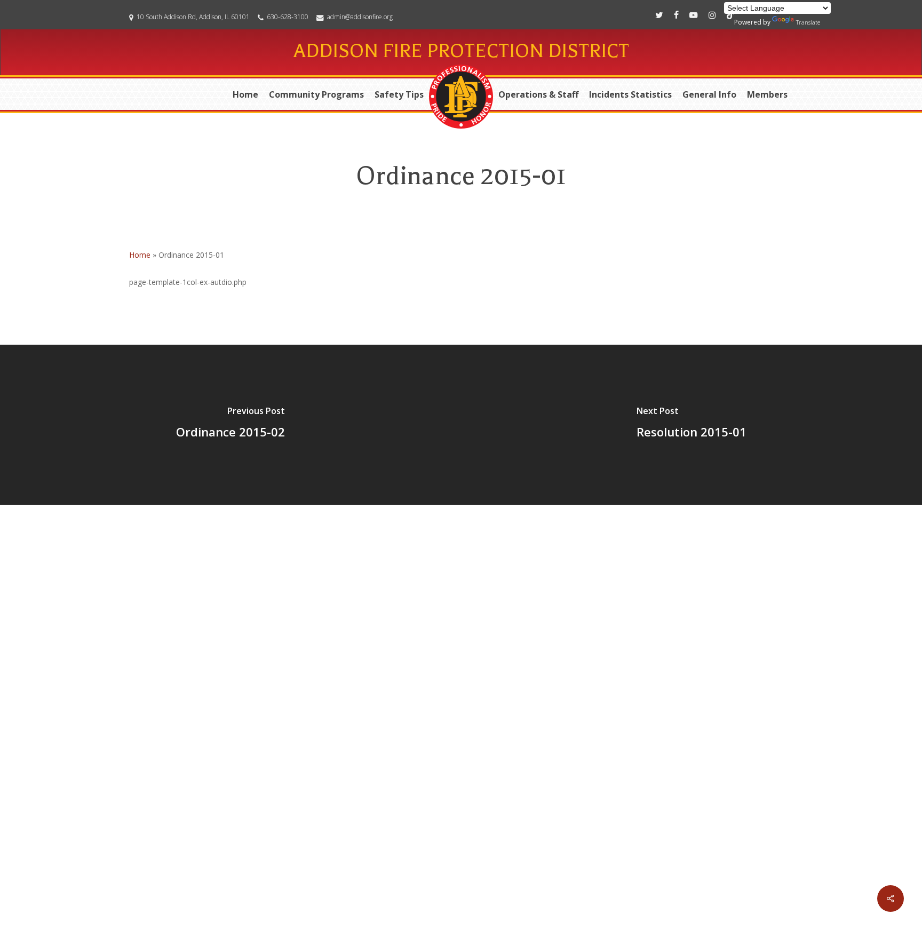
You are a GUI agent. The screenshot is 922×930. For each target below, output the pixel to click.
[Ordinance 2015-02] (230, 425)
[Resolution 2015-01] (691, 425)
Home (139, 255)
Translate (808, 22)
